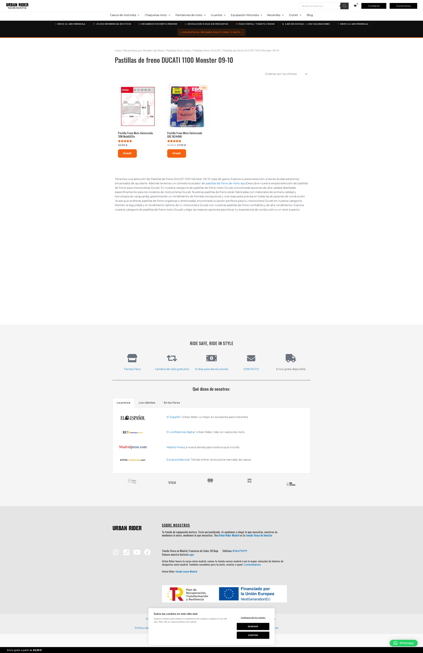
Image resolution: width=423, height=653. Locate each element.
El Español (173, 417)
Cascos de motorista (123, 15)
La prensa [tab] (123, 402)
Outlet (293, 15)
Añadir (127, 153)
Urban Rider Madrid (228, 535)
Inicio (118, 50)
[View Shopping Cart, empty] (355, 6)
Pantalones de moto (188, 15)
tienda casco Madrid (186, 571)
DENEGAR (253, 626)
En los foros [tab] (172, 402)
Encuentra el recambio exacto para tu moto (211, 32)
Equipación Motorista (245, 15)
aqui (243, 183)
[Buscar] (344, 6)
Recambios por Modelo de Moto (143, 50)
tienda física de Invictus (259, 535)
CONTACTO (251, 369)
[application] (137, 15)
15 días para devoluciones (211, 369)
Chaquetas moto (156, 15)
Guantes (216, 15)
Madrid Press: (175, 447)
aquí (191, 554)
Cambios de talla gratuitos (172, 369)
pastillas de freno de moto (223, 183)
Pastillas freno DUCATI (207, 50)
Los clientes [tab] (147, 402)
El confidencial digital (181, 432)
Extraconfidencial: (178, 459)
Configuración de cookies (253, 618)
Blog (310, 15)
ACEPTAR (253, 635)
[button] (373, 6)
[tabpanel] (211, 441)
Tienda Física (132, 369)
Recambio (273, 15)
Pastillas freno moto (178, 50)
